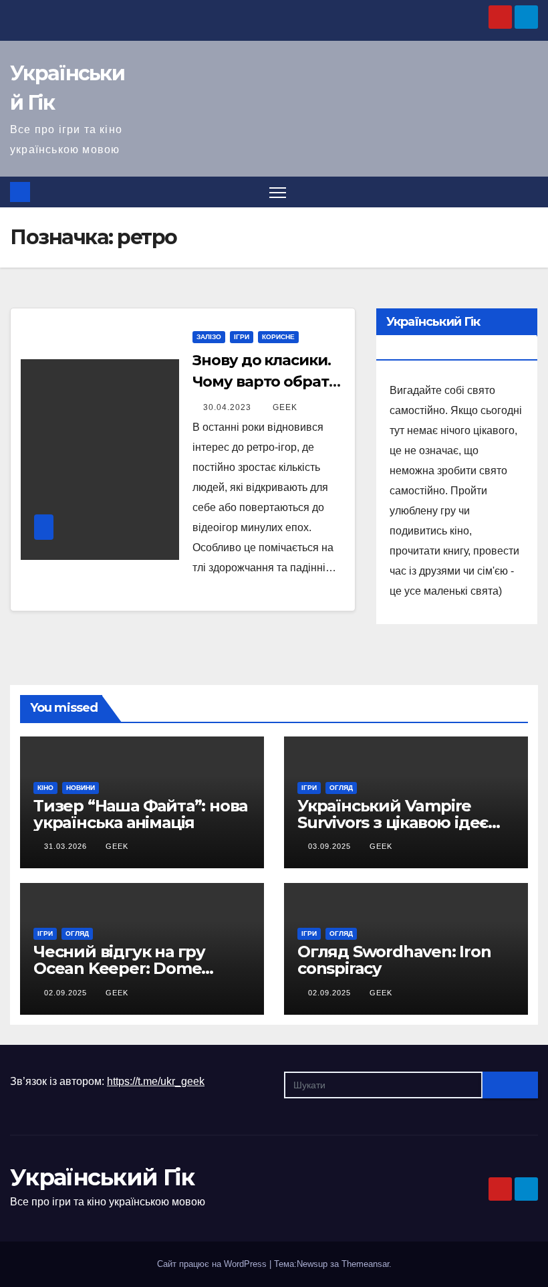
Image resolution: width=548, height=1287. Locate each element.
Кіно (45, 787)
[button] (529, 191)
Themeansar (365, 1264)
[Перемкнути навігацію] (277, 192)
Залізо (208, 336)
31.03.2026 (67, 846)
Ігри (241, 336)
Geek (285, 407)
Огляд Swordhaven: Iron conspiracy (394, 960)
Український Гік (102, 1177)
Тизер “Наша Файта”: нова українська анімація (140, 814)
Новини (80, 787)
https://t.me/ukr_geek (155, 1081)
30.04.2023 (228, 407)
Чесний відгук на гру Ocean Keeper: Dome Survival (119, 968)
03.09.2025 (331, 846)
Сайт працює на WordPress (213, 1264)
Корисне (278, 336)
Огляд (341, 787)
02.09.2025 (67, 993)
